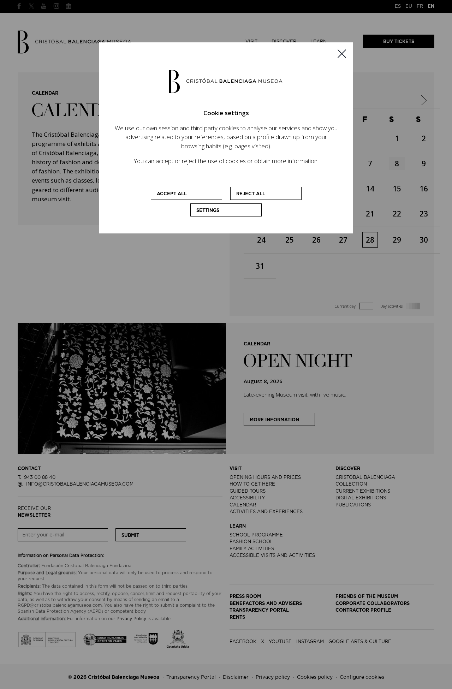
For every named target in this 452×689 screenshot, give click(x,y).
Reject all (250, 194)
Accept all (172, 194)
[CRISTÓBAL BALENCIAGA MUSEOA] (226, 81)
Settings (207, 210)
